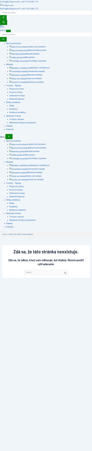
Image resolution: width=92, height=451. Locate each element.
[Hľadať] (3, 17)
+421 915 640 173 (29, 1)
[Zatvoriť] (9, 136)
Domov (4, 234)
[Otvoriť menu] (8, 31)
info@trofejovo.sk (10, 1)
